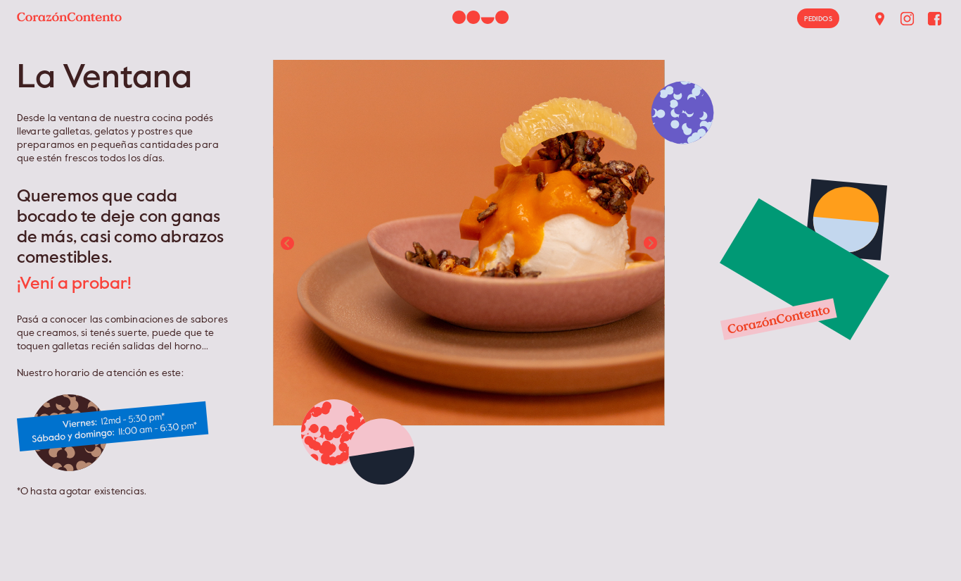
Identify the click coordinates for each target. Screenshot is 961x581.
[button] (287, 243)
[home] (65, 11)
